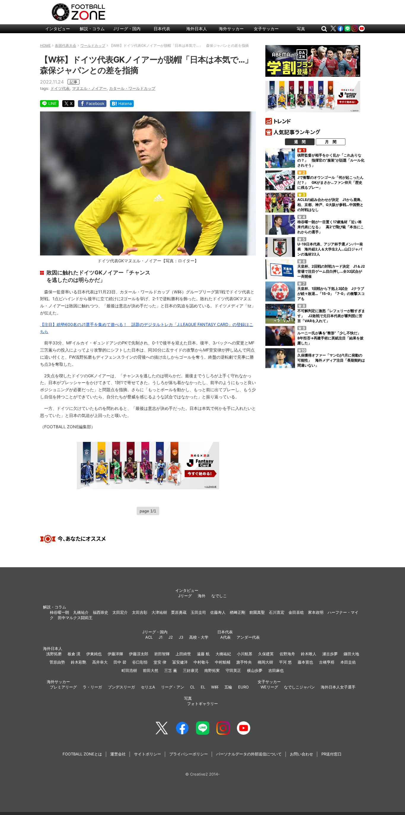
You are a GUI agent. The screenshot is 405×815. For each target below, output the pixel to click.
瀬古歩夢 (330, 653)
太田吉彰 (139, 612)
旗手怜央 (244, 662)
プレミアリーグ (63, 687)
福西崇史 (100, 612)
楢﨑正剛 (237, 612)
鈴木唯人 (308, 653)
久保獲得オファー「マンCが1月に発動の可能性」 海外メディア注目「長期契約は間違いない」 (331, 360)
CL (192, 687)
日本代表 (162, 28)
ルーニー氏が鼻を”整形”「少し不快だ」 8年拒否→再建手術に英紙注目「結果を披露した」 (330, 338)
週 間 (300, 141)
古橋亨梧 (326, 662)
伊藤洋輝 (115, 653)
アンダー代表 (248, 637)
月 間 (331, 141)
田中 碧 (120, 662)
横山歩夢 (254, 670)
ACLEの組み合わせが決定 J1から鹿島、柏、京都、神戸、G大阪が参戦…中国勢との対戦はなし (330, 204)
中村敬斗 (201, 662)
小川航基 (244, 653)
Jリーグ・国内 (127, 28)
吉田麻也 (276, 670)
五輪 (228, 687)
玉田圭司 (198, 612)
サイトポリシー (147, 754)
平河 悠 (285, 662)
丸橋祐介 (81, 612)
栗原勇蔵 (178, 612)
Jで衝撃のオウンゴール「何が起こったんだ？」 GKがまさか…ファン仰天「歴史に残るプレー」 (330, 182)
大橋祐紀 (223, 653)
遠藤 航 (203, 653)
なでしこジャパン (299, 687)
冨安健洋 (180, 662)
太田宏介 (120, 612)
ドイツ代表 (60, 88)
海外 (201, 595)
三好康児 (190, 670)
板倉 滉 (74, 653)
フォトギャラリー (202, 703)
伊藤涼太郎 (138, 653)
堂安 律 (160, 662)
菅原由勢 (57, 662)
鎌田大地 (351, 653)
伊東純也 (94, 653)
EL (203, 687)
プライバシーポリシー (188, 754)
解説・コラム (92, 28)
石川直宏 (276, 612)
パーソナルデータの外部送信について (249, 754)
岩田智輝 (162, 653)
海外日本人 (196, 28)
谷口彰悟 (140, 662)
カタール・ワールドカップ (132, 88)
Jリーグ (185, 595)
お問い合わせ (301, 754)
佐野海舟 (287, 653)
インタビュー (57, 28)
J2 (170, 637)
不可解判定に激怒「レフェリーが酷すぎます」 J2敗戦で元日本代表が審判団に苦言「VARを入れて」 (331, 316)
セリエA (148, 687)
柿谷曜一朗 (59, 612)
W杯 (215, 687)
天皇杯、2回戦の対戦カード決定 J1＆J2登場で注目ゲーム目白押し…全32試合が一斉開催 (331, 271)
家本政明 (315, 612)
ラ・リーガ (92, 687)
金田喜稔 (296, 612)
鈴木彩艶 (78, 662)
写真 (301, 28)
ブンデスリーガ (121, 687)
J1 (160, 637)
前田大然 (150, 670)
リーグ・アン (172, 687)
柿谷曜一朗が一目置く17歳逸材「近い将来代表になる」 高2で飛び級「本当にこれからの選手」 (330, 227)
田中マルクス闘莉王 (75, 617)
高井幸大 (100, 662)
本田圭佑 (348, 662)
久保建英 (266, 653)
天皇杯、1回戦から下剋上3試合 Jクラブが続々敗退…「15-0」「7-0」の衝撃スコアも (331, 293)
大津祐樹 (159, 612)
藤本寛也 (305, 662)
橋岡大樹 (265, 662)
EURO (243, 687)
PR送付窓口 (331, 754)
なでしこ (219, 595)
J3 (181, 637)
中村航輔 (222, 662)
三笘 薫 (170, 670)
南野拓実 (212, 670)
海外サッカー (231, 28)
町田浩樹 (129, 670)
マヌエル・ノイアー (89, 88)
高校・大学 (198, 637)
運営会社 (118, 754)
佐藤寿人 (218, 612)
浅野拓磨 (54, 653)
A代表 (225, 637)
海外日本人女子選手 (338, 687)
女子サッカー (266, 28)
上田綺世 (183, 653)
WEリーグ (269, 687)
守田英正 (233, 670)
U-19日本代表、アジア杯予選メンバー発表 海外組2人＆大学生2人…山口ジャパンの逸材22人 (330, 249)
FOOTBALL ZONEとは (82, 754)
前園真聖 (257, 612)
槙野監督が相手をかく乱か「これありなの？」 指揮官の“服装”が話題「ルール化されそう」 (330, 160)
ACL (149, 637)
